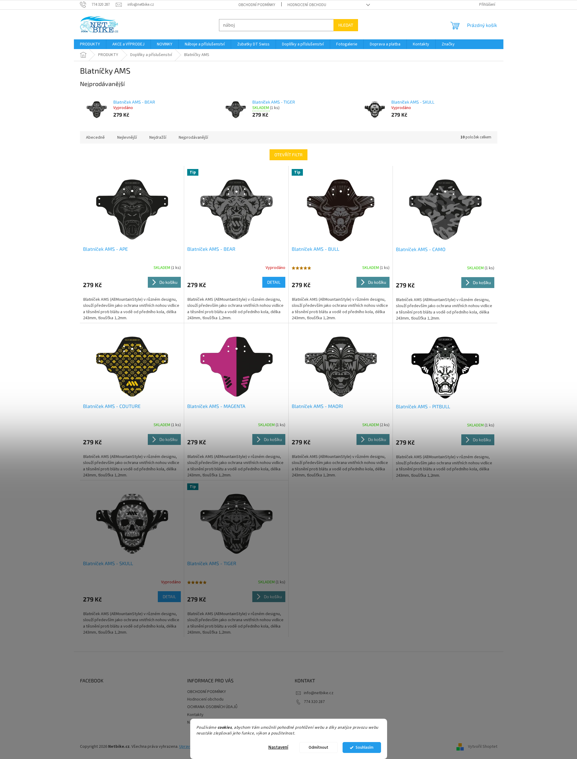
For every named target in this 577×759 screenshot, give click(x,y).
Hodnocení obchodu (306, 5)
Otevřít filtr (288, 154)
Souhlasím (364, 747)
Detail (273, 282)
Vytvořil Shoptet (482, 747)
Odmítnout (318, 747)
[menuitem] (90, 44)
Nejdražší (157, 137)
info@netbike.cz (318, 693)
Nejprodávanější (193, 137)
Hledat (345, 25)
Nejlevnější (127, 137)
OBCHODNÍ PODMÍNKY (256, 5)
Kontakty (195, 715)
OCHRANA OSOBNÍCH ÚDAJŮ (212, 707)
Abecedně (95, 137)
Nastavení (278, 747)
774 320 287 (314, 702)
